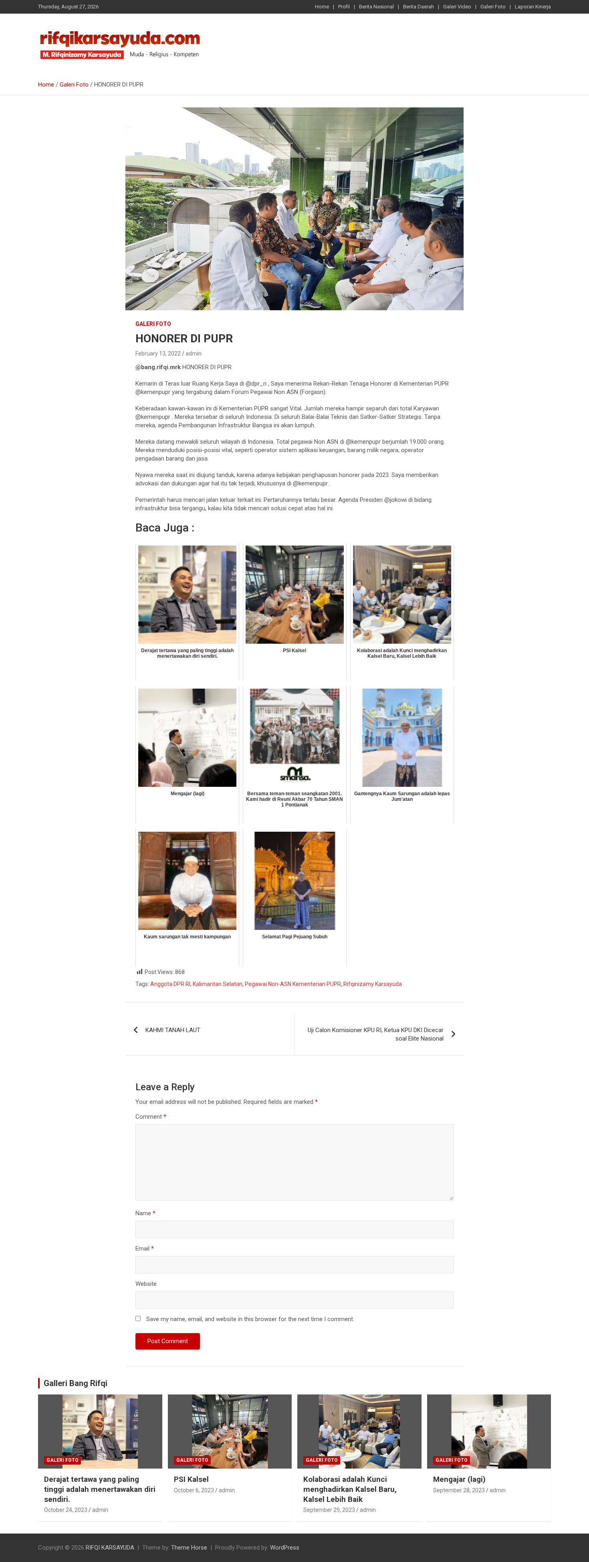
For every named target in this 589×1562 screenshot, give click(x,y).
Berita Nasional (376, 7)
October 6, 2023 (194, 1490)
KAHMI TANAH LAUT (172, 1030)
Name (145, 1213)
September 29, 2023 (329, 1510)
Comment (150, 1116)
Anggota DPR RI (170, 984)
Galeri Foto (493, 7)
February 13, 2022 (158, 353)
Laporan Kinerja (533, 7)
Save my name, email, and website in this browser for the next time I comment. (250, 1319)
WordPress (284, 1547)
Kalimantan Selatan (217, 984)
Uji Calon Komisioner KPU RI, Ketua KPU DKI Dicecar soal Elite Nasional (376, 1034)
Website (146, 1283)
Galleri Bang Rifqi (75, 1383)
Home (322, 7)
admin (194, 353)
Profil (344, 7)
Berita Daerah (418, 7)
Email (144, 1248)
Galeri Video (457, 7)
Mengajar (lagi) (459, 1479)
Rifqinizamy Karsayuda (372, 984)
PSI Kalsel (191, 1479)
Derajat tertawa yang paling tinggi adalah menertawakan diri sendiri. (99, 1489)
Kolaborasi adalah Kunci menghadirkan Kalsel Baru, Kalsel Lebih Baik (350, 1489)
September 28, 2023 (459, 1490)
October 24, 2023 (65, 1510)
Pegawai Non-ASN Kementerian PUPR (293, 984)
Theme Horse (189, 1547)
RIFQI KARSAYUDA (110, 1547)
